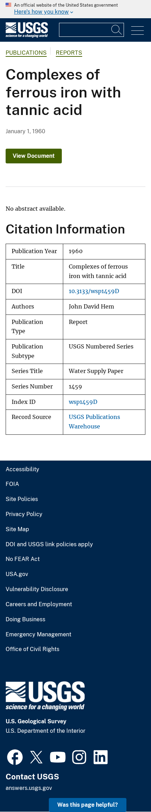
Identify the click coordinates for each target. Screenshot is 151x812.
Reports (69, 52)
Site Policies (22, 499)
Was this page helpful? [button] (87, 804)
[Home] (27, 36)
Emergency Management (38, 634)
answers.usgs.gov (29, 788)
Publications (26, 52)
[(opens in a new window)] (15, 756)
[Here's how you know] (75, 9)
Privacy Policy (24, 514)
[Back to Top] (125, 786)
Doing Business (25, 619)
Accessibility (22, 469)
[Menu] (137, 30)
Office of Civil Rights (32, 649)
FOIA (12, 484)
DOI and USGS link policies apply (49, 544)
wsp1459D (83, 402)
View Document (34, 156)
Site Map (17, 529)
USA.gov (17, 574)
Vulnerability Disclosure (37, 589)
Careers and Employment (39, 604)
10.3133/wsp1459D (94, 291)
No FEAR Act (23, 559)
